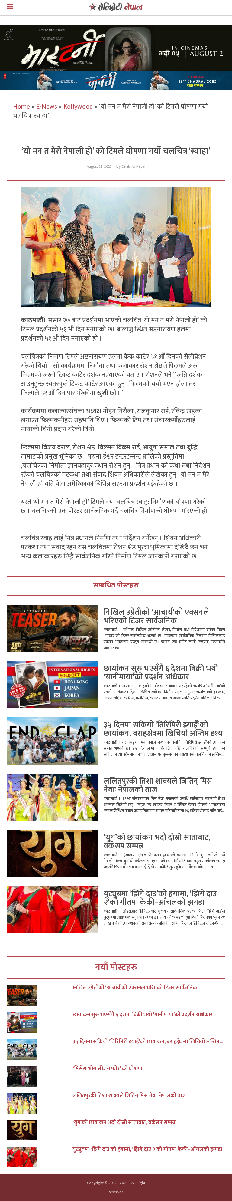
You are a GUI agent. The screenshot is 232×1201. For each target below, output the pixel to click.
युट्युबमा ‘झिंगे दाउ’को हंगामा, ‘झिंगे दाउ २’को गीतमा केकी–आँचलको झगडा (160, 898)
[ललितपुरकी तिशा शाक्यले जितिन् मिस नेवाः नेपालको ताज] (39, 1103)
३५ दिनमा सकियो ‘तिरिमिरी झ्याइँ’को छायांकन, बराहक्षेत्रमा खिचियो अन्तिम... (147, 1042)
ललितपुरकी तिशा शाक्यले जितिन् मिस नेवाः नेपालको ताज (158, 785)
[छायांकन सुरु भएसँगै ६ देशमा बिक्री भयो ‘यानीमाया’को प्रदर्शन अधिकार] (39, 1022)
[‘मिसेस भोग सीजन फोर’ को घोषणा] (39, 1076)
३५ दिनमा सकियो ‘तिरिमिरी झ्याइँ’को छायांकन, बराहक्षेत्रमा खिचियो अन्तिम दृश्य (163, 729)
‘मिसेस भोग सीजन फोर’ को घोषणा (107, 1069)
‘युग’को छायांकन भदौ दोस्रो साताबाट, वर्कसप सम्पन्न (157, 842)
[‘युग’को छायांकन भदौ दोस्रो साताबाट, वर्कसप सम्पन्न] (39, 1130)
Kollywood (78, 106)
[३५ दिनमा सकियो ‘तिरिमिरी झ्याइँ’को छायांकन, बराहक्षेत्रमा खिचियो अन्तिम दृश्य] (39, 1049)
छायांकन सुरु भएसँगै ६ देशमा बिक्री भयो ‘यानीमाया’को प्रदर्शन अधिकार (161, 673)
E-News (46, 106)
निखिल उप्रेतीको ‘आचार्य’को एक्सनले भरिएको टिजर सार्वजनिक (156, 616)
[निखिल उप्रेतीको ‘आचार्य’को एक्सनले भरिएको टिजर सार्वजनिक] (39, 995)
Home (21, 106)
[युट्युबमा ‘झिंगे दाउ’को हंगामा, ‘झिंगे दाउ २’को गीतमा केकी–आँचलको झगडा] (39, 1157)
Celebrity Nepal (133, 166)
